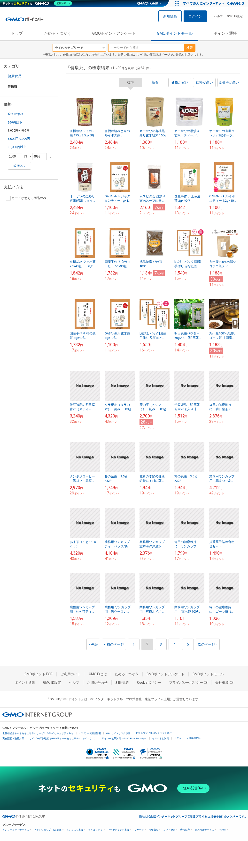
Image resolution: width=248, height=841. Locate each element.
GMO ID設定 (235, 16)
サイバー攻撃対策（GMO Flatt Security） (124, 738)
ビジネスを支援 (74, 829)
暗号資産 (185, 829)
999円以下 (15, 122)
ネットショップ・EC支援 (48, 829)
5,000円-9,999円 (19, 139)
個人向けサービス (204, 829)
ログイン (195, 16)
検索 (189, 48)
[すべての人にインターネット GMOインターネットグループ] (214, 3)
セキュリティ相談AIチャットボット (155, 733)
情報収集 (153, 829)
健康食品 (14, 76)
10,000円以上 (17, 147)
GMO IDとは (98, 674)
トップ (17, 33)
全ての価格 (15, 114)
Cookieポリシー (149, 682)
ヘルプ (218, 16)
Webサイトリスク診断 (118, 733)
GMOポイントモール (175, 33)
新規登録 (170, 16)
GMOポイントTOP (38, 674)
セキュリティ (95, 829)
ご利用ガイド (71, 674)
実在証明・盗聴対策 (13, 738)
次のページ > (207, 644)
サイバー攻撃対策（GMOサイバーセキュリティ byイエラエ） (63, 738)
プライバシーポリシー (186, 682)
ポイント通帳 (225, 33)
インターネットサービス (15, 829)
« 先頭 (93, 644)
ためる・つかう (57, 33)
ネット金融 (169, 829)
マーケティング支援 (118, 829)
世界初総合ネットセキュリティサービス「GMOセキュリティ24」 (38, 733)
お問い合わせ (97, 682)
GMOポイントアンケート (114, 33)
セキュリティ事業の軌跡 (187, 738)
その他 (222, 829)
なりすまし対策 (160, 738)
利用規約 (122, 682)
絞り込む (19, 165)
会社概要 (222, 682)
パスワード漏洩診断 (90, 733)
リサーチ (139, 829)
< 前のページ (114, 644)
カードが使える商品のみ (29, 198)
